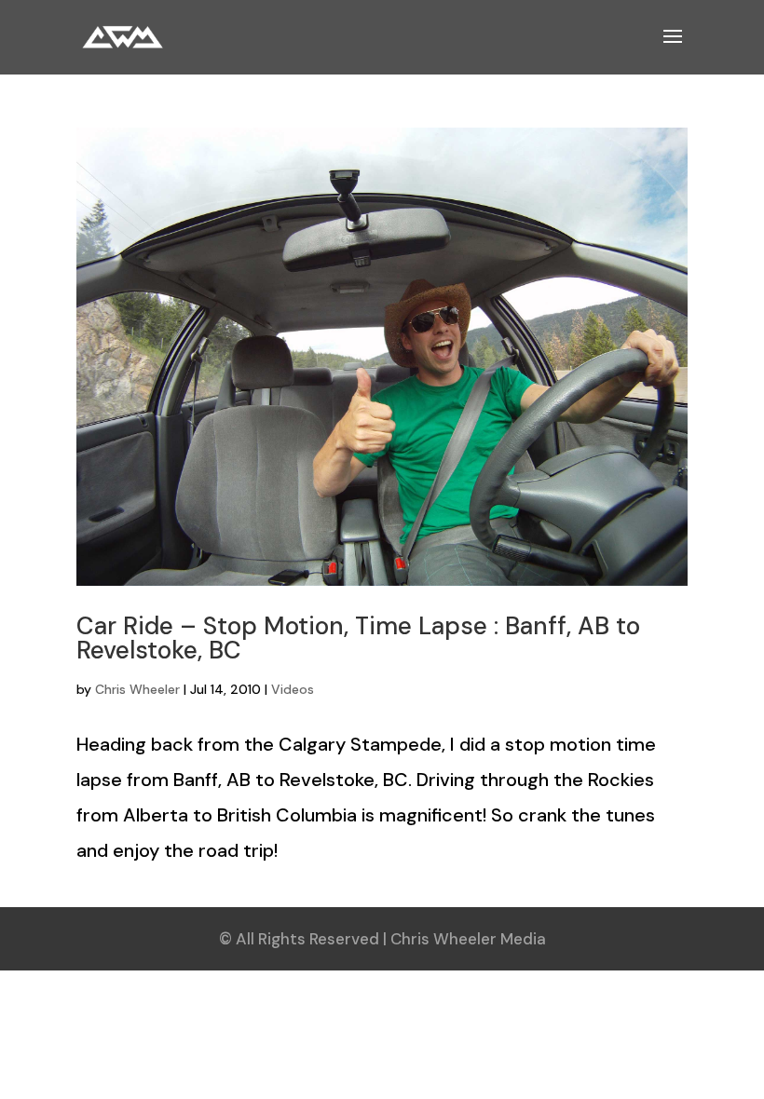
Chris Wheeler (137, 689)
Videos (292, 689)
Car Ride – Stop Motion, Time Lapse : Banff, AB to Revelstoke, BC (358, 638)
